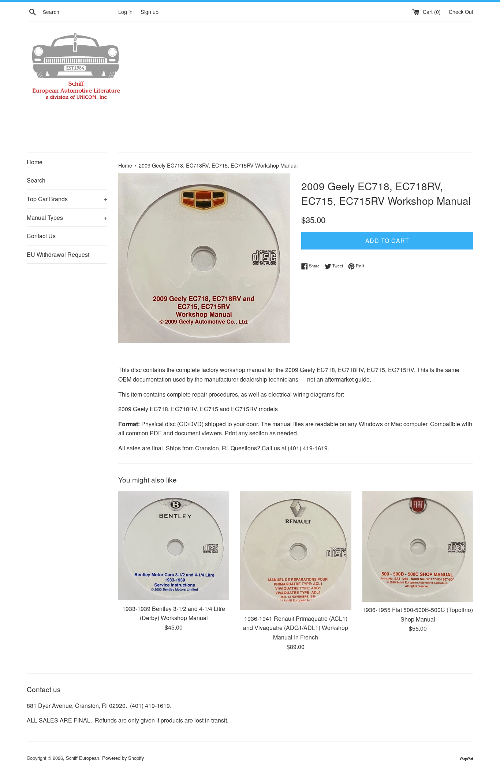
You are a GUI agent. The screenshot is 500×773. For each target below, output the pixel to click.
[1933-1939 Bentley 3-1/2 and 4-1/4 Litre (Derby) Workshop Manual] (173, 545)
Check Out (461, 11)
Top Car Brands (67, 199)
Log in (125, 11)
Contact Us (41, 236)
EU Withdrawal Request (58, 254)
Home (34, 162)
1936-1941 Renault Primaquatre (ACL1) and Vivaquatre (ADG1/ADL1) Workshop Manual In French (295, 627)
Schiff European (82, 757)
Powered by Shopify (123, 757)
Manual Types (67, 217)
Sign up (149, 11)
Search (36, 180)
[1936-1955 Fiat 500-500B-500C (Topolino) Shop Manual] (417, 546)
